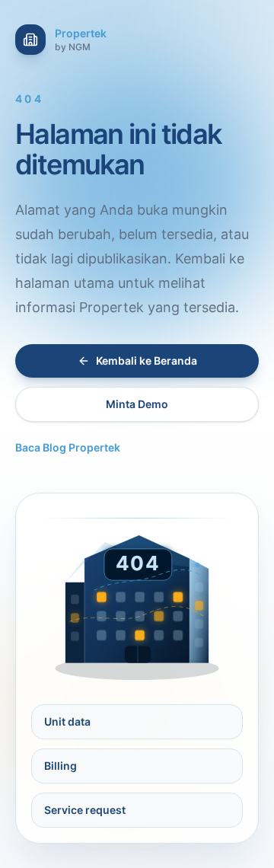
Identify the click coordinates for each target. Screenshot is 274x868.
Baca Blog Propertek (67, 447)
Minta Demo (137, 403)
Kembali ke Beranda (146, 360)
